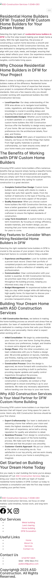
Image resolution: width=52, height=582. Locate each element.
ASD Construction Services (28, 476)
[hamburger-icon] (49, 10)
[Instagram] (16, 511)
